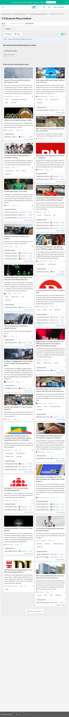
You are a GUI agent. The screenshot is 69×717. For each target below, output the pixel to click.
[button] (49, 7)
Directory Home (5, 14)
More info (26, 714)
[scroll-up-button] (66, 710)
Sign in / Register (59, 7)
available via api (29, 23)
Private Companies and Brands (37, 14)
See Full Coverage (29, 139)
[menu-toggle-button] (2, 7)
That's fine (18, 714)
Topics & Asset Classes (19, 14)
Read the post (51, 2)
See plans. (30, 39)
